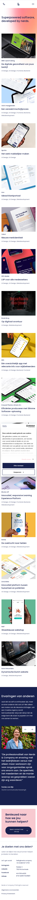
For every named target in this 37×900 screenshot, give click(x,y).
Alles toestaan (18, 465)
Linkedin (4, 869)
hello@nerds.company (24, 861)
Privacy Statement (8, 894)
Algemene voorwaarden (10, 890)
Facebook (5, 873)
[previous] (25, 729)
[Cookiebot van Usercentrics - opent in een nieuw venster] (26, 426)
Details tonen (26, 459)
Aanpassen (17, 472)
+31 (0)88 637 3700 (23, 863)
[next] (32, 729)
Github (4, 876)
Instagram (5, 865)
